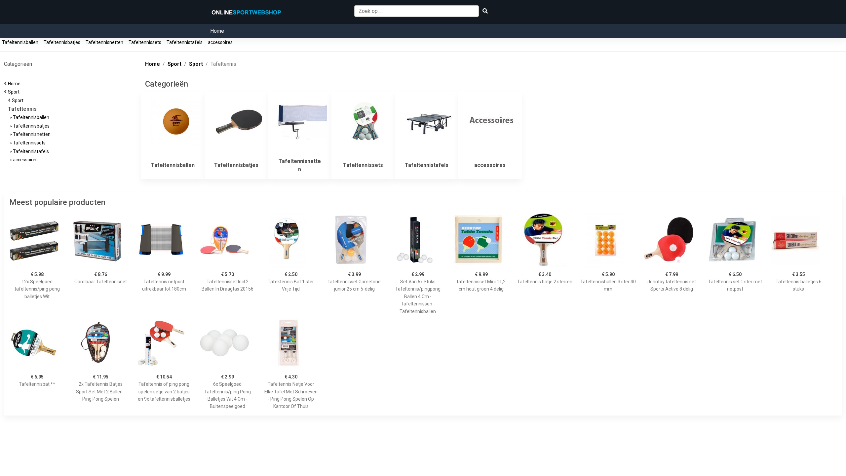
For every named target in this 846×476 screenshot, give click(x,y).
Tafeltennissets (145, 42)
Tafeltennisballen (20, 42)
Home (217, 31)
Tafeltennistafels (185, 42)
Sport (14, 92)
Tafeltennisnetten (104, 42)
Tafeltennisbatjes (62, 42)
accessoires (220, 42)
